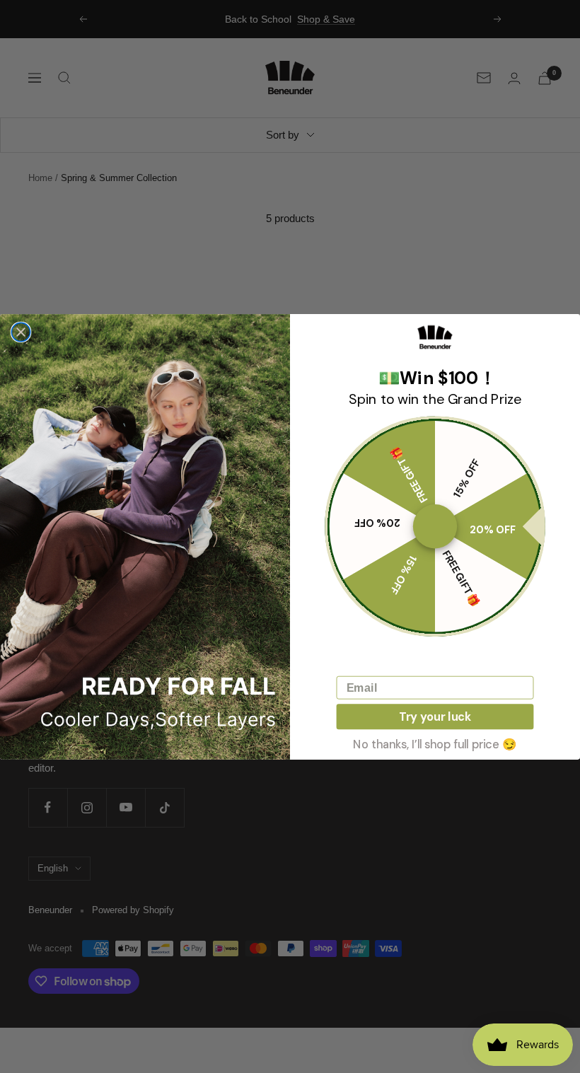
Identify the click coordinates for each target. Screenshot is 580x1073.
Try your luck (435, 716)
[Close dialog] (20, 332)
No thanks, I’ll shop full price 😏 (434, 743)
